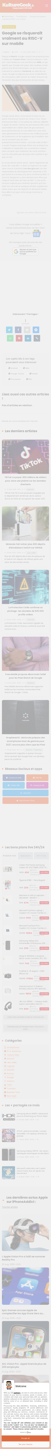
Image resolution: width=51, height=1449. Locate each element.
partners (17, 1393)
